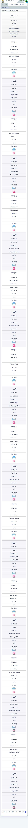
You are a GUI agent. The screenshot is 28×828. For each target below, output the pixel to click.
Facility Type (14, 20)
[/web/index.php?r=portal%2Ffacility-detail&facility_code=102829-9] (13, 573)
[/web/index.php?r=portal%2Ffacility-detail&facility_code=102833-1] (13, 419)
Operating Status (14, 33)
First (4, 812)
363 (13, 812)
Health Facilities (14, 4)
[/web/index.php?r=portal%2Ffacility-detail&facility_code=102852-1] (13, 111)
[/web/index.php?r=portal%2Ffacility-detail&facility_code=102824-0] (13, 727)
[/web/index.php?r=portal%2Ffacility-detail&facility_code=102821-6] (13, 804)
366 (23, 812)
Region (14, 23)
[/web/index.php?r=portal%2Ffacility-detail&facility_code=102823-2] (13, 765)
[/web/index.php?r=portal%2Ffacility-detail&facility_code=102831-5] (13, 496)
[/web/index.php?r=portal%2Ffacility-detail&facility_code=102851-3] (13, 150)
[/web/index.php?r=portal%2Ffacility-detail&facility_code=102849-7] (13, 226)
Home (5, 4)
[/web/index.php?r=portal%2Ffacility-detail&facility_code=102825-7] (13, 689)
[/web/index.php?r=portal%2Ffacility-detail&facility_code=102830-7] (13, 535)
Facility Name (13, 18)
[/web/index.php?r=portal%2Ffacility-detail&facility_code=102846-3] (13, 265)
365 (20, 812)
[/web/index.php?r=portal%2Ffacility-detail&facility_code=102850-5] (13, 188)
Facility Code (14, 15)
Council (14, 25)
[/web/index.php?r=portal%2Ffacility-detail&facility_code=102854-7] (13, 73)
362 (9, 812)
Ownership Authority (14, 31)
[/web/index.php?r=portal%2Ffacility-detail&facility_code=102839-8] (13, 380)
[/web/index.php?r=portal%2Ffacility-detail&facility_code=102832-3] (13, 457)
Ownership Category (14, 28)
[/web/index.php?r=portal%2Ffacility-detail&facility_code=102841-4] (13, 342)
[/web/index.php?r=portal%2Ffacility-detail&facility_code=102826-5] (13, 650)
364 (16, 812)
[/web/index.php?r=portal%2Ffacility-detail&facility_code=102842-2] (13, 303)
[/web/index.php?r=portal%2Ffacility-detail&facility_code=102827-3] (13, 612)
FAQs (23, 4)
